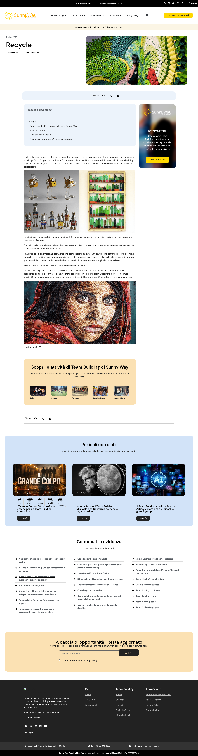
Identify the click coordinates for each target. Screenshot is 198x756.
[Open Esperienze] (103, 15)
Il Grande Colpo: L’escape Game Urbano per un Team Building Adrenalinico (36, 509)
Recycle (32, 121)
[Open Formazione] (85, 15)
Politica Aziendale (32, 717)
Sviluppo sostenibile (114, 27)
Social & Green (123, 710)
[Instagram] (178, 3)
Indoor (119, 694)
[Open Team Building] (65, 15)
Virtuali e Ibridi (123, 715)
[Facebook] (164, 3)
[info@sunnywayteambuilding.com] (95, 3)
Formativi (120, 705)
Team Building (96, 27)
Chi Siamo (90, 699)
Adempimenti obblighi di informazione (42, 712)
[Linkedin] (182, 3)
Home (88, 694)
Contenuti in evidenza (40, 134)
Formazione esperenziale (158, 694)
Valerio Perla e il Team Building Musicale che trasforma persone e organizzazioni (97, 509)
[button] (147, 15)
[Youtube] (173, 3)
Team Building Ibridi (50, 501)
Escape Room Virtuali (30, 501)
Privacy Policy (153, 705)
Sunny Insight (81, 27)
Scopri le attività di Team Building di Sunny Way (53, 126)
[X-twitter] (169, 3)
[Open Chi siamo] (120, 15)
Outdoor (120, 699)
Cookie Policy (152, 710)
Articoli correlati (38, 130)
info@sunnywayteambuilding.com (110, 3)
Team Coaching (153, 699)
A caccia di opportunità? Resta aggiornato (51, 139)
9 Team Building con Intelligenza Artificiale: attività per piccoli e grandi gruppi (155, 509)
